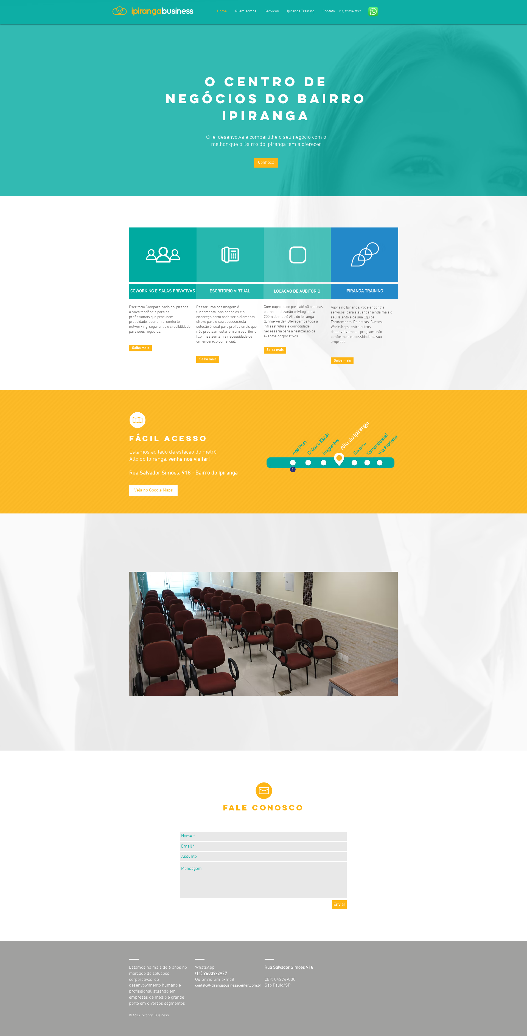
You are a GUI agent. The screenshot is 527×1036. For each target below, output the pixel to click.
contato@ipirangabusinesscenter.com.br (228, 985)
